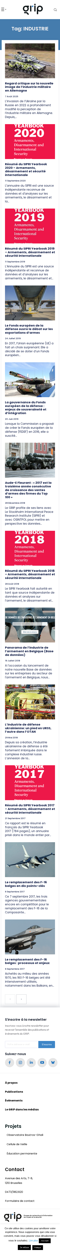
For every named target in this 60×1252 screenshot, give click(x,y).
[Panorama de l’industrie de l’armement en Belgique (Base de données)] (30, 625)
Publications (14, 1092)
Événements (13, 1100)
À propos (11, 1083)
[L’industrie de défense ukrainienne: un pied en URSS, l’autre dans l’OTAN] (30, 701)
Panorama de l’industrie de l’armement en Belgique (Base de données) (29, 651)
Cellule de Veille (17, 1144)
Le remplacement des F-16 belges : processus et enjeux (27, 961)
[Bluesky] (53, 1062)
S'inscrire (47, 1044)
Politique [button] (37, 1248)
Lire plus (33, 1240)
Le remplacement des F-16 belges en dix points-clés (26, 884)
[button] (53, 9)
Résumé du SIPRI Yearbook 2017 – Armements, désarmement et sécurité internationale (30, 808)
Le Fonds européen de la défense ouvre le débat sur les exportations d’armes (29, 329)
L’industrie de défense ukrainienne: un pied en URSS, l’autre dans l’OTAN (28, 728)
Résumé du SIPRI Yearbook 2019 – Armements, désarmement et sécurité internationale (30, 252)
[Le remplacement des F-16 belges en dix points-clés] (30, 859)
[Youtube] (42, 1062)
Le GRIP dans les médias (22, 1109)
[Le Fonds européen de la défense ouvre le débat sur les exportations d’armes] (30, 302)
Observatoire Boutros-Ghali (25, 1135)
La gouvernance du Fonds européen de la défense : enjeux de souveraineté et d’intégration (25, 407)
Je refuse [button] (24, 1247)
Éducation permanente (22, 1153)
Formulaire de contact (19, 1201)
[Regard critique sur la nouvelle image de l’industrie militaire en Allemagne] (30, 60)
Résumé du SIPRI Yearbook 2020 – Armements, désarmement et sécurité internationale (26, 169)
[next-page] (21, 999)
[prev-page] (10, 999)
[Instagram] (20, 1062)
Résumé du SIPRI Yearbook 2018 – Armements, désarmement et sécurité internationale (30, 574)
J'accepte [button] (45, 1241)
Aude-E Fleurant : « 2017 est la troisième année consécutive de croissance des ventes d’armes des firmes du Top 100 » (28, 490)
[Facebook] (9, 1062)
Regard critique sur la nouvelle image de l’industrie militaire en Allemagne (29, 87)
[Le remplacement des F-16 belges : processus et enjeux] (30, 936)
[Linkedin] (31, 1062)
